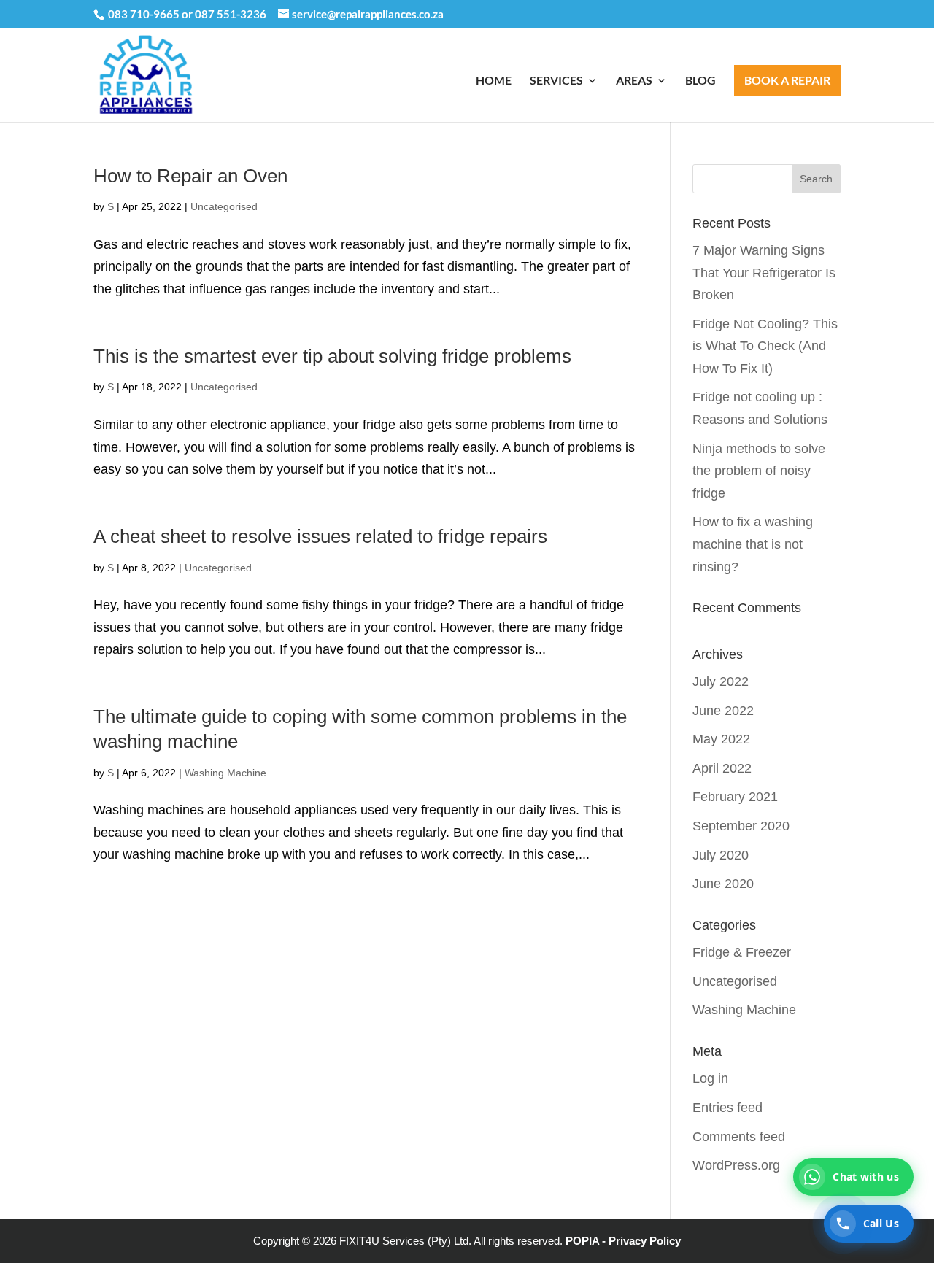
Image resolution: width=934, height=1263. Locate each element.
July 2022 (720, 681)
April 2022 (722, 768)
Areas (634, 81)
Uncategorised (224, 206)
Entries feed (727, 1107)
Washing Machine (225, 773)
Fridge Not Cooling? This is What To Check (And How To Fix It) (765, 346)
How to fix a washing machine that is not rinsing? (752, 543)
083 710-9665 (144, 13)
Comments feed (738, 1136)
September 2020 (741, 826)
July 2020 (720, 855)
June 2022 (723, 710)
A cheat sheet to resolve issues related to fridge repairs (320, 536)
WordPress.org (736, 1165)
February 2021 (735, 796)
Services (556, 81)
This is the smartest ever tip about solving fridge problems (332, 356)
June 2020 (723, 883)
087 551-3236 (230, 13)
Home (494, 81)
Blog (700, 81)
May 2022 (721, 739)
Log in (710, 1078)
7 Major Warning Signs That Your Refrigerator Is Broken (763, 272)
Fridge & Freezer (741, 952)
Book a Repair (787, 80)
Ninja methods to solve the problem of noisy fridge (758, 471)
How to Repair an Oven (190, 176)
